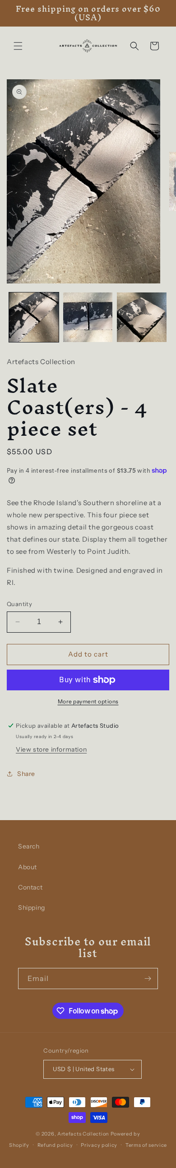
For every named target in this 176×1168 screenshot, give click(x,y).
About (27, 867)
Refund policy (55, 1145)
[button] (18, 46)
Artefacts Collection (83, 1134)
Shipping (31, 907)
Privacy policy (99, 1145)
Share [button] (26, 774)
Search (29, 846)
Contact (30, 887)
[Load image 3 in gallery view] (142, 317)
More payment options (88, 701)
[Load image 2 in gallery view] (88, 317)
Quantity (19, 603)
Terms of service (146, 1145)
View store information (51, 749)
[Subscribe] (147, 978)
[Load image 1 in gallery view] (34, 317)
